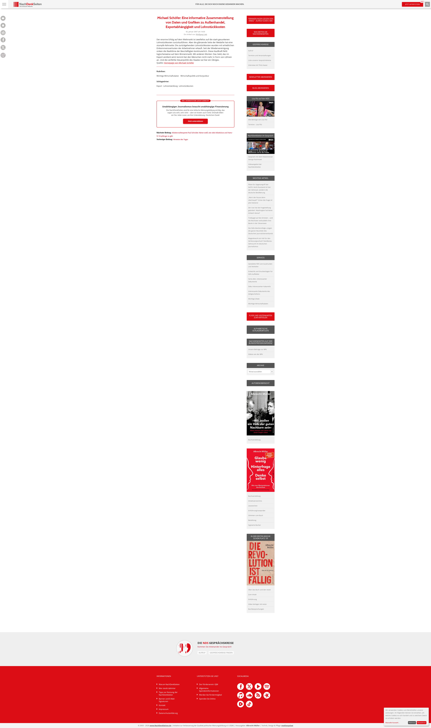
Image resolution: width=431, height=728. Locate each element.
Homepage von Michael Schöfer (179, 62)
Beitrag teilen (3, 18)
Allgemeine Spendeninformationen (209, 689)
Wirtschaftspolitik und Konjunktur (194, 76)
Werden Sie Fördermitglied (210, 695)
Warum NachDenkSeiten (169, 684)
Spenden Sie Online (207, 699)
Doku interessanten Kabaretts (259, 286)
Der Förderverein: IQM (208, 684)
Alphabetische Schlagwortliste (260, 329)
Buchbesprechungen (256, 609)
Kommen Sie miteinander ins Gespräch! (214, 647)
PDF (3, 32)
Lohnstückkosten (186, 86)
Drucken (3, 25)
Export (159, 86)
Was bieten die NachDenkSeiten (260, 33)
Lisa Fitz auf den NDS (260, 98)
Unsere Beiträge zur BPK (257, 349)
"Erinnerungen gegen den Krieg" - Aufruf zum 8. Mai (260, 20)
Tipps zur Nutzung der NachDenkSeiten (168, 693)
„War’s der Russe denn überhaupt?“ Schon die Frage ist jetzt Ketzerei (260, 200)
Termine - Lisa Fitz (255, 124)
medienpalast (287, 725)
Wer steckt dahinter (167, 688)
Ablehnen (412, 723)
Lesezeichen (252, 506)
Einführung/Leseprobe (256, 510)
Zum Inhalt (252, 594)
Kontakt (162, 705)
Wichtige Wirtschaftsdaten (168, 76)
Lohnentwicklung (170, 86)
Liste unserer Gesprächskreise (259, 60)
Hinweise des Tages (180, 139)
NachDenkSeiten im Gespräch (260, 135)
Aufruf (250, 51)
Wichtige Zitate (253, 299)
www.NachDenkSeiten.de (160, 725)
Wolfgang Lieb (201, 34)
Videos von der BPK (255, 354)
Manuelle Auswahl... (392, 723)
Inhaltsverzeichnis (255, 501)
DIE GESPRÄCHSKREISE (216, 643)
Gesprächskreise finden (221, 652)
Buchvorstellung (254, 440)
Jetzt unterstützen (414, 3)
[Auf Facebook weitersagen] (3, 42)
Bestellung (252, 520)
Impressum (163, 709)
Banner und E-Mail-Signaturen (167, 700)
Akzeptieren (421, 723)
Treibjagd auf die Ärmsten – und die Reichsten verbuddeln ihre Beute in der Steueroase (260, 220)
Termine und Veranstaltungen (259, 55)
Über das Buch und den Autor (259, 590)
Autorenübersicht (260, 383)
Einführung (252, 599)
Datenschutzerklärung (168, 713)
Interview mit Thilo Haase (257, 65)
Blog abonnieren (260, 88)
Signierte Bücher (254, 525)
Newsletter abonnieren (260, 77)
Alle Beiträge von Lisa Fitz (257, 120)
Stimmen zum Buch (255, 515)
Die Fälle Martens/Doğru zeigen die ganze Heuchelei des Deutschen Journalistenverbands (260, 231)
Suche (427, 4)
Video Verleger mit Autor (257, 604)
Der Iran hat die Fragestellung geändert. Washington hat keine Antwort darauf (260, 210)
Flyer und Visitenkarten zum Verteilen (260, 316)
